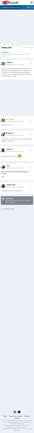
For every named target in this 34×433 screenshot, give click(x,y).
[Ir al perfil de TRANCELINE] (3, 186)
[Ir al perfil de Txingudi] (3, 120)
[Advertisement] (17, 28)
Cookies (17, 418)
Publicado (14, 64)
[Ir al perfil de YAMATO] (3, 63)
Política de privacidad (15, 416)
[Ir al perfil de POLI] (3, 167)
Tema (5, 416)
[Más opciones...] (31, 64)
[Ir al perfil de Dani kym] (3, 150)
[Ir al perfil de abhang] (3, 134)
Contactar (27, 416)
